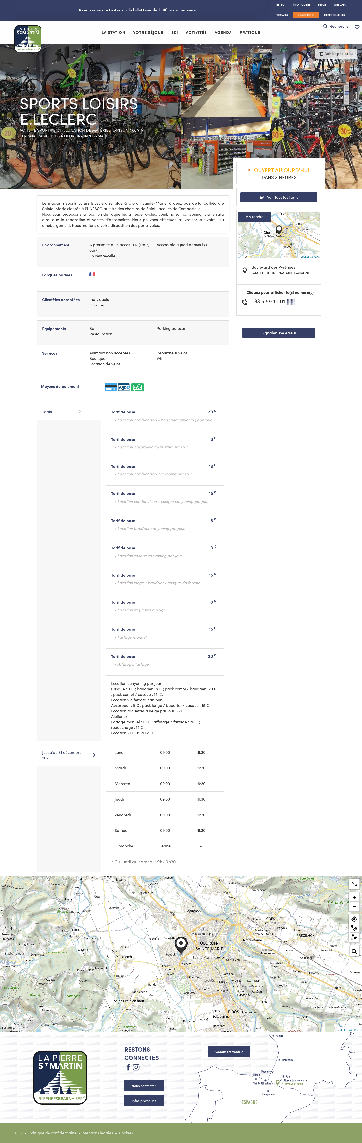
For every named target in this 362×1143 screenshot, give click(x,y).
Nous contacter (144, 1085)
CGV (19, 1132)
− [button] (354, 906)
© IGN (315, 256)
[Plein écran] (354, 884)
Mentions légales (97, 1132)
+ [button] (354, 897)
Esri (349, 1030)
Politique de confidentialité (53, 1132)
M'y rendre (254, 217)
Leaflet (305, 256)
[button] (336, 26)
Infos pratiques (144, 1100)
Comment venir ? (229, 1051)
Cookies (126, 1132)
